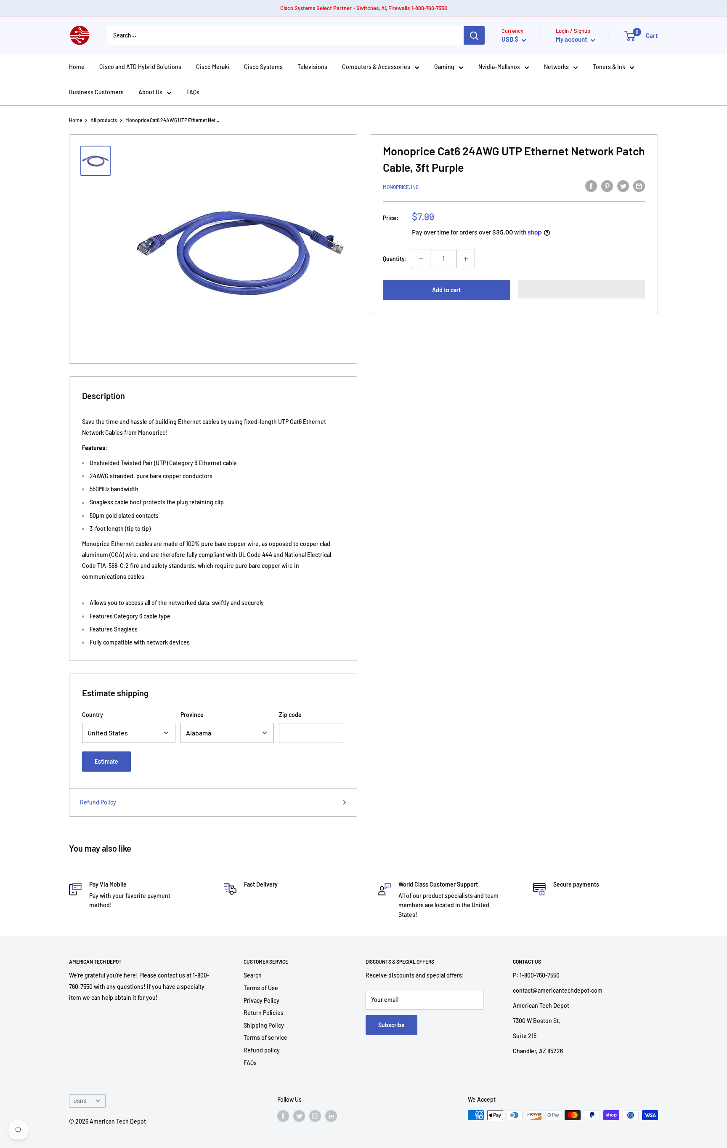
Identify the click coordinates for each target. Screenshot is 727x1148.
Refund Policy (98, 802)
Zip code (290, 714)
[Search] (474, 35)
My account (572, 39)
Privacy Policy (261, 1000)
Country (92, 714)
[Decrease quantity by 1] (421, 259)
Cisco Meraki (212, 66)
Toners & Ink (609, 66)
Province (192, 714)
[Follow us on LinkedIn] (331, 1116)
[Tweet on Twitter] (623, 186)
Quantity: (395, 258)
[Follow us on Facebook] (283, 1116)
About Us (150, 92)
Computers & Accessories (376, 66)
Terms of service (265, 1037)
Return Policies (264, 1012)
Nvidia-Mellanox (499, 66)
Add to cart (446, 289)
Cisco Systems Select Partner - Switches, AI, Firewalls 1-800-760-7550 (363, 8)
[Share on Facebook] (591, 186)
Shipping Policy (264, 1025)
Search (253, 975)
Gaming (444, 66)
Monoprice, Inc (401, 187)
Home (77, 66)
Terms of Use (261, 987)
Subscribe (391, 1024)
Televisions (312, 66)
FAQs (192, 92)
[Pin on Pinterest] (607, 186)
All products (103, 120)
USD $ (80, 1101)
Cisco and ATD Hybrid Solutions (140, 66)
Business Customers (96, 92)
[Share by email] (639, 186)
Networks (556, 66)
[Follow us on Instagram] (315, 1116)
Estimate (106, 761)
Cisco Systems (263, 66)
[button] (581, 289)
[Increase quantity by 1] (466, 259)
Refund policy (262, 1050)
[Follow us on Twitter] (299, 1116)
